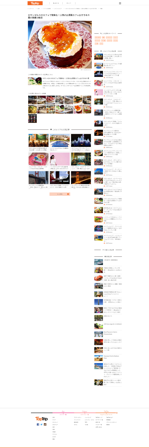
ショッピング (88, 417)
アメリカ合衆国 (47, 8)
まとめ (54, 436)
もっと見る (59, 194)
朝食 (103, 37)
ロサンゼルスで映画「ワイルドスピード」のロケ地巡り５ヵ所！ (113, 123)
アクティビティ (77, 417)
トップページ (31, 8)
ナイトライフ (77, 419)
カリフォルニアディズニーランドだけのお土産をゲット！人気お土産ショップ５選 (113, 73)
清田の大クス (108, 316)
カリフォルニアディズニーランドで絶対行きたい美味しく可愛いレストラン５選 (113, 152)
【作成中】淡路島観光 (111, 260)
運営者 (108, 424)
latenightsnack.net (87, 69)
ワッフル (115, 40)
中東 (54, 429)
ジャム (101, 43)
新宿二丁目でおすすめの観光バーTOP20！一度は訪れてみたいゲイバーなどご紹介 (113, 310)
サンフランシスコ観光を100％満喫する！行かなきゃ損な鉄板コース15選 (112, 132)
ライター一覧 (99, 424)
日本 (54, 417)
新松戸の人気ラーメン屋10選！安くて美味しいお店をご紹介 (113, 382)
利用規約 (108, 419)
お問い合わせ (99, 427)
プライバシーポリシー (111, 422)
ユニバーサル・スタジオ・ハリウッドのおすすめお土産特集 (113, 82)
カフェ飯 (103, 40)
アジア (54, 419)
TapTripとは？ (109, 417)
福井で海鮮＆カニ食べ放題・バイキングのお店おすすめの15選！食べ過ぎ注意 (113, 278)
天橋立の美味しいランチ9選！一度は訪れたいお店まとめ (113, 270)
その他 (86, 424)
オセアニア (55, 424)
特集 (54, 439)
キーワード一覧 (99, 419)
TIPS (86, 422)
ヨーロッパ (55, 422)
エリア (69, 3)
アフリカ (55, 434)
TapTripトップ (99, 417)
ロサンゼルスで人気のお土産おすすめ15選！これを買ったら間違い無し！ (113, 56)
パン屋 (96, 43)
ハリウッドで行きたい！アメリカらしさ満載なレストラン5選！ (113, 219)
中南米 (54, 432)
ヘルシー (115, 37)
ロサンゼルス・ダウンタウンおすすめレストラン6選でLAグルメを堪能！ (113, 161)
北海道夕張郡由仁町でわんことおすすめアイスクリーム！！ (113, 294)
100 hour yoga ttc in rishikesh (113, 324)
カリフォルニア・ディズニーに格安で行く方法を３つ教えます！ (113, 171)
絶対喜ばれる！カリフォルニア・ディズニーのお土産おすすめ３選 (113, 209)
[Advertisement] (108, 22)
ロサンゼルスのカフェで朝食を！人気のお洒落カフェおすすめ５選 (80, 8)
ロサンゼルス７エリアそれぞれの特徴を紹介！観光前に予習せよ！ (113, 191)
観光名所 (76, 422)
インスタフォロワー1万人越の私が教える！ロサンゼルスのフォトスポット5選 (113, 92)
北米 (39, 8)
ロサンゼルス (97, 37)
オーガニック (109, 37)
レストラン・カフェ (89, 419)
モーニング (97, 40)
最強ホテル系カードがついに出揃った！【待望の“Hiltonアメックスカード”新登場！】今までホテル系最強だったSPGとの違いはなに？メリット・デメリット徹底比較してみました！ (113, 370)
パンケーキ (109, 40)
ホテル (75, 424)
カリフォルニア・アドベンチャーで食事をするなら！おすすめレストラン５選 (113, 228)
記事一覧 (57, 3)
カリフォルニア (58, 8)
